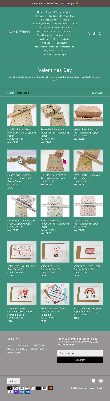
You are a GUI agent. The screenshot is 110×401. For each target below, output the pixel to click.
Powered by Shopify (95, 388)
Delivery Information (17, 349)
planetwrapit (18, 33)
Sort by (10, 93)
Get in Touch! (38, 345)
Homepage (23, 345)
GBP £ (13, 381)
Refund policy (13, 352)
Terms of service (39, 349)
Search (10, 345)
